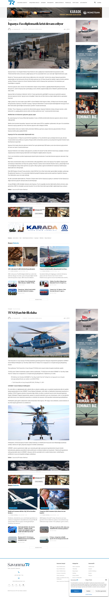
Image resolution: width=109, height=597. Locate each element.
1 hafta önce (22, 559)
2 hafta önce (22, 271)
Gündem (43, 2)
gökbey (29, 506)
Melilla (41, 238)
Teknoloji (68, 2)
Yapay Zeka (76, 2)
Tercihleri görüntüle (101, 591)
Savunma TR (17, 29)
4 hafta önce (53, 293)
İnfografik (50, 2)
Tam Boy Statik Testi (37, 506)
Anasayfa (10, 20)
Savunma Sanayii (22, 2)
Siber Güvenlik (59, 2)
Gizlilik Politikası (88, 594)
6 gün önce (53, 540)
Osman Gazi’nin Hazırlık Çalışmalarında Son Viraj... (53, 269)
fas (20, 238)
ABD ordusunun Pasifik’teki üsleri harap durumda (21, 269)
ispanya (36, 238)
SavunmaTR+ (83, 2)
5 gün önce (21, 540)
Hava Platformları (61, 592)
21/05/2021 (25, 29)
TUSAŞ (45, 506)
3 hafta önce (22, 284)
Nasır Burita (48, 238)
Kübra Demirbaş (14, 271)
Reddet (88, 591)
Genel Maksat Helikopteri (19, 506)
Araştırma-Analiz (34, 2)
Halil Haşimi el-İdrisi (28, 238)
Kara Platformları (61, 594)
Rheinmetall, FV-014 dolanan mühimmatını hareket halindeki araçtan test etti (26, 564)
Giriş (99, 2)
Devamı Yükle (38, 299)
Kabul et (76, 591)
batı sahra (15, 238)
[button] (106, 580)
